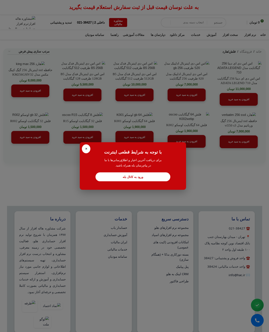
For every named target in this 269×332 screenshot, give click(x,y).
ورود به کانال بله (133, 177)
